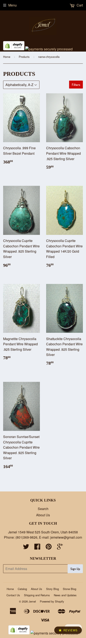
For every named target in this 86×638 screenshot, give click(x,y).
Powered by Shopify (52, 601)
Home (6, 57)
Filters (76, 85)
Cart (79, 5)
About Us (43, 515)
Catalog (22, 589)
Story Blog (52, 589)
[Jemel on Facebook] (37, 547)
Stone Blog (69, 589)
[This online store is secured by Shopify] (13, 49)
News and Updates (65, 595)
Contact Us (13, 595)
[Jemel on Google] (60, 547)
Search (43, 508)
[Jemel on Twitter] (26, 547)
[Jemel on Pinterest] (49, 547)
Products (24, 57)
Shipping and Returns (37, 595)
